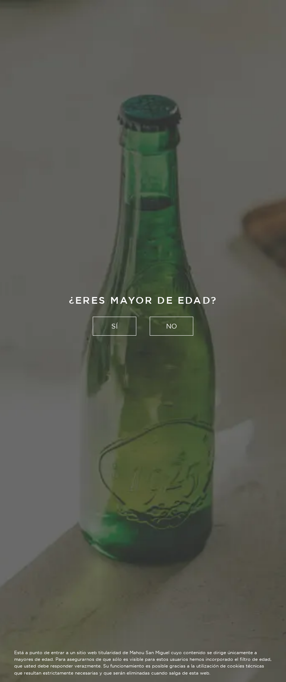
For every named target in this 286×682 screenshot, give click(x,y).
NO (171, 326)
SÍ (114, 326)
